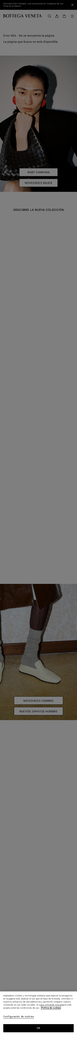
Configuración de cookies (18, 1016)
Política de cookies (50, 1008)
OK (38, 1028)
